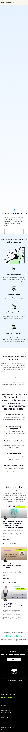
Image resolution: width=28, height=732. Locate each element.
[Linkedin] (10, 684)
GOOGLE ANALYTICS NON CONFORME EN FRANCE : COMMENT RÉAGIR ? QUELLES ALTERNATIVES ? (13, 524)
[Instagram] (17, 684)
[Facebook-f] (14, 684)
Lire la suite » (6, 539)
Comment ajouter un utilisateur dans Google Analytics (12, 566)
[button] (25, 2)
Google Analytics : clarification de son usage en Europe (13, 605)
